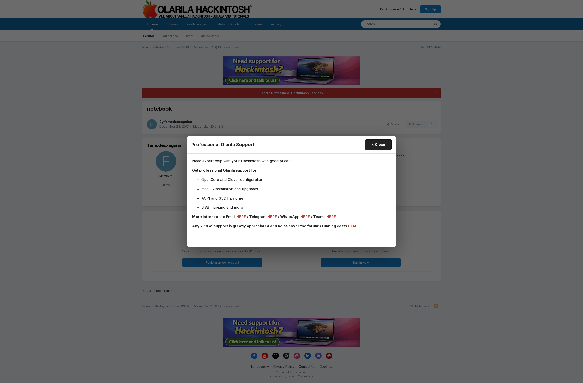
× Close (378, 144)
